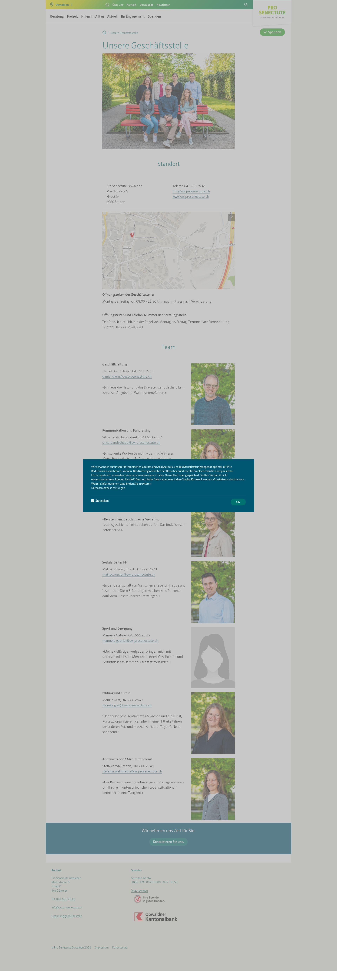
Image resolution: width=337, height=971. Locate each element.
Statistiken (102, 501)
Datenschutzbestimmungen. (108, 488)
